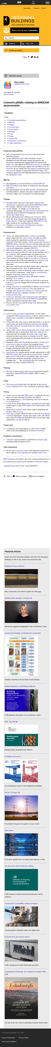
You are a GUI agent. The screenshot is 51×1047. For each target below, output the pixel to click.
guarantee (20, 462)
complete (35, 184)
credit (24, 289)
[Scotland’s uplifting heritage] (21, 782)
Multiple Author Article (21, 84)
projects (27, 227)
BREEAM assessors (33, 164)
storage (29, 330)
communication (42, 272)
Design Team (16, 293)
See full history (9, 94)
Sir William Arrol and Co (13, 756)
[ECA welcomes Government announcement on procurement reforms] (21, 961)
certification (10, 188)
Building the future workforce (14, 566)
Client (8, 258)
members (46, 287)
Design (8, 209)
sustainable (20, 318)
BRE (5, 180)
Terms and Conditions (9, 1041)
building (20, 276)
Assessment (32, 258)
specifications (11, 205)
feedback (16, 186)
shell (7, 326)
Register (36, 8)
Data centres (9, 830)
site (25, 154)
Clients (21, 217)
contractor (37, 203)
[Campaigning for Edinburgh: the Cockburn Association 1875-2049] (21, 1018)
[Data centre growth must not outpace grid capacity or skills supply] (21, 855)
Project (39, 158)
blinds (36, 316)
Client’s (8, 236)
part (29, 360)
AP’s (42, 221)
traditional (13, 250)
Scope (6, 381)
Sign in (44, 8)
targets (13, 324)
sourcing (33, 354)
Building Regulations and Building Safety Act (20, 686)
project (21, 158)
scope (24, 386)
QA (8, 180)
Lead (14, 160)
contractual (19, 246)
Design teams (11, 451)
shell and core (18, 326)
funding (10, 416)
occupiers (27, 276)
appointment (38, 403)
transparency (27, 316)
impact (41, 344)
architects (23, 356)
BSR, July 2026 (10, 722)
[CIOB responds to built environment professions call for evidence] (21, 890)
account (19, 184)
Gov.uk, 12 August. (11, 792)
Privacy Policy (24, 1038)
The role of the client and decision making (19, 866)
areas (44, 256)
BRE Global (8, 459)
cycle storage (39, 330)
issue (21, 411)
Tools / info (29, 43)
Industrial (35, 324)
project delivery (11, 221)
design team (21, 291)
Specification (10, 352)
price (13, 262)
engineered (25, 453)
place (19, 344)
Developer (9, 203)
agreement (16, 386)
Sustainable (25, 354)
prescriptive (21, 314)
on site (29, 209)
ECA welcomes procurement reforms (17, 937)
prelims (37, 250)
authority (33, 169)
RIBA (26, 395)
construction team (32, 297)
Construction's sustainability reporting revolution (21, 903)
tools (11, 425)
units (40, 324)
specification (10, 215)
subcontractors (31, 211)
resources (11, 344)
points (17, 287)
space (16, 340)
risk (47, 242)
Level (8, 314)
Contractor (33, 236)
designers (42, 211)
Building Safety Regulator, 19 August (17, 598)
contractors (30, 250)
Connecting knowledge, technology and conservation (23, 633)
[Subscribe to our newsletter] (21, 33)
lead (15, 289)
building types (31, 225)
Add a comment (21, 476)
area (27, 289)
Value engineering (10, 447)
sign (17, 451)
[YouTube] (37, 57)
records (12, 346)
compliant (41, 276)
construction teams (27, 274)
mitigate (25, 344)
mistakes (41, 431)
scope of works (27, 238)
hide (6, 117)
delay (25, 268)
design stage (31, 270)
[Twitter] (31, 57)
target (37, 207)
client (20, 303)
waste (8, 324)
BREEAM (15, 158)
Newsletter (27, 8)
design (15, 219)
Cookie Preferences (8, 1038)
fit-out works (17, 278)
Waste (24, 330)
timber (40, 354)
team (29, 154)
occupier (15, 282)
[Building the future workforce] (21, 587)
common (13, 356)
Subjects (12, 43)
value (19, 453)
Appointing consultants (14, 409)
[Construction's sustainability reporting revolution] (21, 926)
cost (7, 305)
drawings (33, 336)
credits (30, 252)
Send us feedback (38, 476)
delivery (16, 244)
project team (17, 175)
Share (9, 476)
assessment (13, 166)
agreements (10, 373)
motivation (9, 285)
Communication (9, 232)
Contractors (37, 217)
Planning (7, 368)
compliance (15, 401)
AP (44, 395)
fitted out (39, 326)
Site (7, 346)
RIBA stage (26, 405)
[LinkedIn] (34, 57)
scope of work (19, 225)
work (13, 171)
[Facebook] (28, 57)
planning (47, 414)
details (11, 310)
